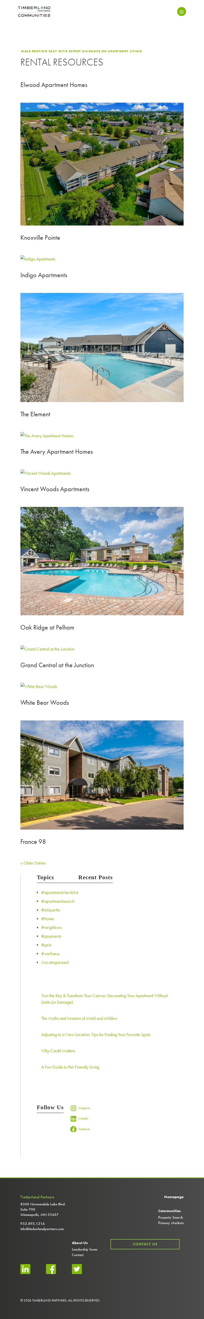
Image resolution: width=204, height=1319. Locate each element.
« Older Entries (33, 863)
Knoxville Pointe (40, 237)
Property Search (170, 1217)
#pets (46, 945)
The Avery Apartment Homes (56, 451)
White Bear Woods (44, 702)
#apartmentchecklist (59, 892)
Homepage (174, 1197)
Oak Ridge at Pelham (47, 627)
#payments (51, 936)
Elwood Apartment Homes (53, 84)
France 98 (33, 841)
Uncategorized (55, 962)
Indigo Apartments (43, 275)
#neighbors (51, 927)
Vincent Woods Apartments (54, 489)
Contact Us (145, 1244)
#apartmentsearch (57, 901)
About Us (80, 1243)
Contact (78, 1255)
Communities (169, 1211)
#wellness (50, 953)
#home (47, 918)
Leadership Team (85, 1249)
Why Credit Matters (58, 1051)
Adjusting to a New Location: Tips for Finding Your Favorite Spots (95, 1034)
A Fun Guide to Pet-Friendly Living (70, 1067)
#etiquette (50, 910)
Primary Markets (171, 1223)
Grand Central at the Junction (57, 665)
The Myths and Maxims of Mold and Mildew (79, 1018)
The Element (35, 414)
